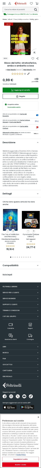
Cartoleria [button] (7, 370)
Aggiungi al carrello (22, 90)
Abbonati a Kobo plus (10, 132)
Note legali (7, 274)
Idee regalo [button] (7, 376)
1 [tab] (20, 53)
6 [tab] (21, 257)
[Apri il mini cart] (37, 3)
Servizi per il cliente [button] (11, 292)
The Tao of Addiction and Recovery (10, 235)
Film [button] (4, 358)
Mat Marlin (11, 70)
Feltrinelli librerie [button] (10, 287)
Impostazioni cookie (20, 459)
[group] (20, 14)
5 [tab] (19, 257)
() (25, 74)
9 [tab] (28, 257)
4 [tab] (17, 257)
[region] (20, 441)
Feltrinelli (13, 84)
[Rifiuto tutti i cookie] (38, 417)
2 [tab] (12, 257)
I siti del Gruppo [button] (9, 316)
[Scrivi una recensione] (28, 73)
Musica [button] (6, 353)
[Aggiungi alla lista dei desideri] (32, 58)
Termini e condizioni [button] (11, 310)
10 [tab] (30, 257)
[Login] (10, 3)
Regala (22, 96)
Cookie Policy (21, 455)
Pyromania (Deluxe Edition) (31, 235)
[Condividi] (37, 58)
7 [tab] (23, 257)
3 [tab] (15, 257)
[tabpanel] (20, 39)
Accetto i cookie (20, 465)
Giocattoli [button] (7, 364)
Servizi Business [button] (9, 298)
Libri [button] (4, 347)
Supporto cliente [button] (10, 304)
